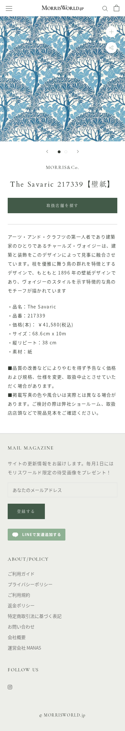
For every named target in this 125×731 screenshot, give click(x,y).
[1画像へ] (59, 151)
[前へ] (47, 151)
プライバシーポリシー (30, 584)
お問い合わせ (21, 626)
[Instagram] (10, 686)
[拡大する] (111, 31)
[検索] (105, 8)
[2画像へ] (65, 151)
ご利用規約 (19, 595)
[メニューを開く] (9, 8)
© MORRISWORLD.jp (62, 715)
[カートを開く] (116, 8)
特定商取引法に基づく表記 (35, 616)
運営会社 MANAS (24, 647)
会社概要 (17, 637)
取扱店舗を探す (62, 206)
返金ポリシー (21, 605)
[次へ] (78, 151)
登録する (26, 512)
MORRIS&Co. (62, 167)
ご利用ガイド (21, 573)
